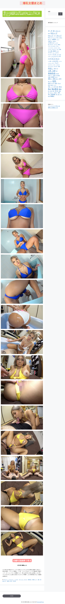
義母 (48, 92)
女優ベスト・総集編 (51, 75)
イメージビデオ (50, 47)
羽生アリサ (52, 92)
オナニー (54, 49)
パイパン (60, 61)
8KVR (49, 33)
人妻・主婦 (51, 71)
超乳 (59, 92)
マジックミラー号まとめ (54, 106)
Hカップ (5, 579)
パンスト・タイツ (51, 63)
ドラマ (49, 56)
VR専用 (54, 39)
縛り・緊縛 (50, 91)
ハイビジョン (11, 579)
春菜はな (52, 85)
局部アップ (34, 579)
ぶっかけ (16, 579)
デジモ (54, 54)
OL (50, 39)
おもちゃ (57, 39)
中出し (50, 68)
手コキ (59, 83)
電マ (61, 94)
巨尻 (56, 83)
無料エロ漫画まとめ (53, 107)
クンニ (53, 52)
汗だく (55, 85)
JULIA (55, 35)
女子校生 (58, 75)
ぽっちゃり (50, 44)
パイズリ (55, 61)
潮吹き (60, 87)
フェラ (56, 63)
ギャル (57, 51)
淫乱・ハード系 (52, 87)
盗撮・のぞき (9, 581)
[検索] (60, 13)
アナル (57, 46)
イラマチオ (55, 47)
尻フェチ (50, 81)
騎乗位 (52, 96)
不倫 (59, 66)
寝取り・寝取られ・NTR (54, 79)
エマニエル (50, 49)
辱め (49, 94)
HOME (11, 596)
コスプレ (57, 52)
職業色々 (55, 92)
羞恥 (60, 91)
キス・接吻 (59, 49)
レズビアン (58, 64)
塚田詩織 (57, 73)
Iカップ (50, 35)
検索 (49, 11)
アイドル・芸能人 (57, 44)
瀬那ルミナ (24, 565)
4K (54, 31)
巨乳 (54, 81)
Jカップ (59, 35)
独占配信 (55, 89)
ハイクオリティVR (56, 56)
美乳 (53, 91)
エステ (59, 47)
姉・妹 (56, 77)
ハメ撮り (50, 61)
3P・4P (50, 31)
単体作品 (29, 579)
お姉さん (50, 41)
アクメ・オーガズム (51, 46)
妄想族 (52, 77)
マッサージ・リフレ (51, 64)
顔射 (49, 96)
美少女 (14, 581)
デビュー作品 (59, 54)
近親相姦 (53, 94)
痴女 (60, 89)
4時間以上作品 (57, 31)
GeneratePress (40, 602)
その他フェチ (51, 42)
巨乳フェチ (51, 83)
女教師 (49, 77)
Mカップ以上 (59, 37)
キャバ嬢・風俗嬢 (52, 51)
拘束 (49, 85)
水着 (38, 579)
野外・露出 (58, 94)
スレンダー (50, 54)
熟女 (49, 89)
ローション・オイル (23, 579)
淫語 (57, 87)
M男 (49, 39)
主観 (55, 68)
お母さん (54, 41)
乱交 (57, 68)
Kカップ (50, 37)
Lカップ (54, 37)
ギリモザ (50, 52)
